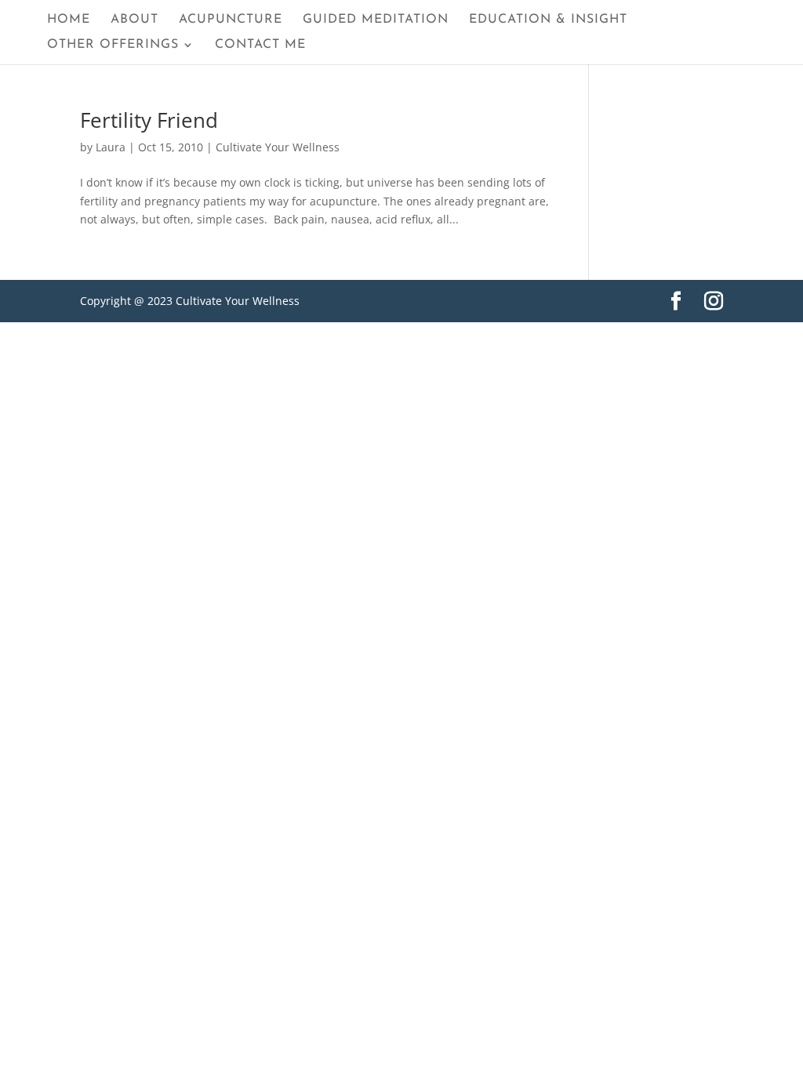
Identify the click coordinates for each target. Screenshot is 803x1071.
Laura (110, 147)
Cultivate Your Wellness (278, 147)
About (134, 20)
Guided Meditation (376, 20)
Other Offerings (113, 45)
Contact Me (260, 45)
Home (68, 20)
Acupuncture (230, 20)
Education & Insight (548, 20)
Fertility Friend (149, 120)
